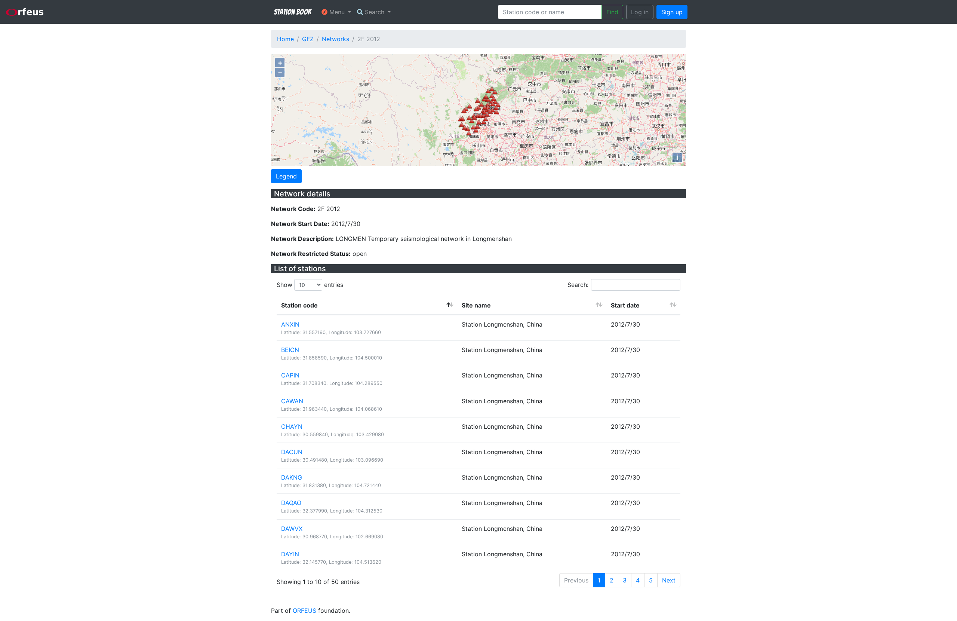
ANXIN (290, 324)
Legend (286, 176)
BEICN (290, 350)
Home (285, 39)
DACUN (291, 452)
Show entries (310, 284)
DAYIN (290, 554)
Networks (335, 39)
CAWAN (292, 401)
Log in (640, 12)
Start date (625, 305)
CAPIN (290, 375)
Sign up (672, 12)
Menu (337, 12)
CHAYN (291, 426)
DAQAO (291, 503)
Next (669, 580)
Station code (299, 305)
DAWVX (291, 528)
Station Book (292, 12)
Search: (577, 284)
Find (612, 12)
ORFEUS (304, 610)
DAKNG (291, 477)
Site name (476, 305)
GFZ (308, 39)
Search (374, 12)
